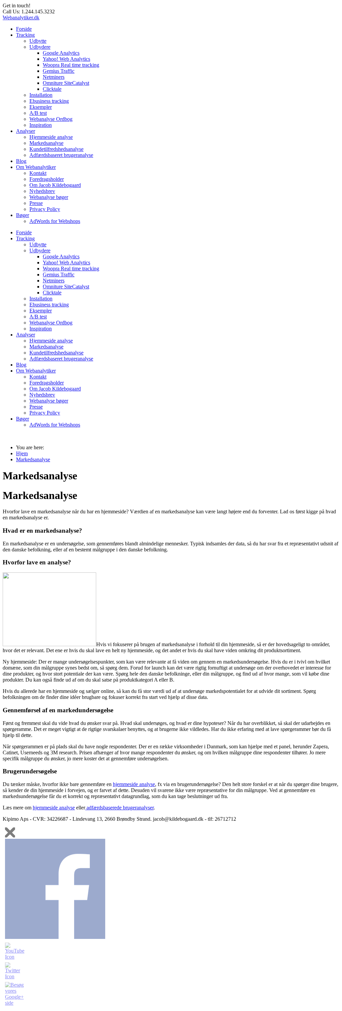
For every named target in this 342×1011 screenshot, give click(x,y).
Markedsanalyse (46, 143)
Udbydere (39, 47)
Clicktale (52, 89)
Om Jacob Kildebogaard (55, 185)
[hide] (10, 832)
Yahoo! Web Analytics (66, 59)
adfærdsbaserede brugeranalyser (119, 807)
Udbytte (37, 41)
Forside (24, 29)
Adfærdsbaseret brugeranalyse (61, 155)
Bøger (22, 215)
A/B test (38, 113)
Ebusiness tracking (49, 101)
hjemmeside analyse (134, 784)
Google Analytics (61, 53)
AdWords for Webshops (54, 221)
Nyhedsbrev (42, 191)
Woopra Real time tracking (71, 65)
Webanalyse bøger (48, 197)
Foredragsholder (46, 179)
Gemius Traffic (58, 71)
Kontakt (37, 173)
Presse (36, 203)
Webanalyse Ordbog (50, 119)
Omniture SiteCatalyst (66, 83)
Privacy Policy (44, 209)
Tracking (25, 35)
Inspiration (40, 125)
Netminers (53, 77)
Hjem (22, 453)
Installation (40, 95)
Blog (21, 161)
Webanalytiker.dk (21, 17)
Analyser (25, 131)
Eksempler (40, 107)
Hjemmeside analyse (51, 137)
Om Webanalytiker (36, 167)
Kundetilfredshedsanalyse (56, 149)
